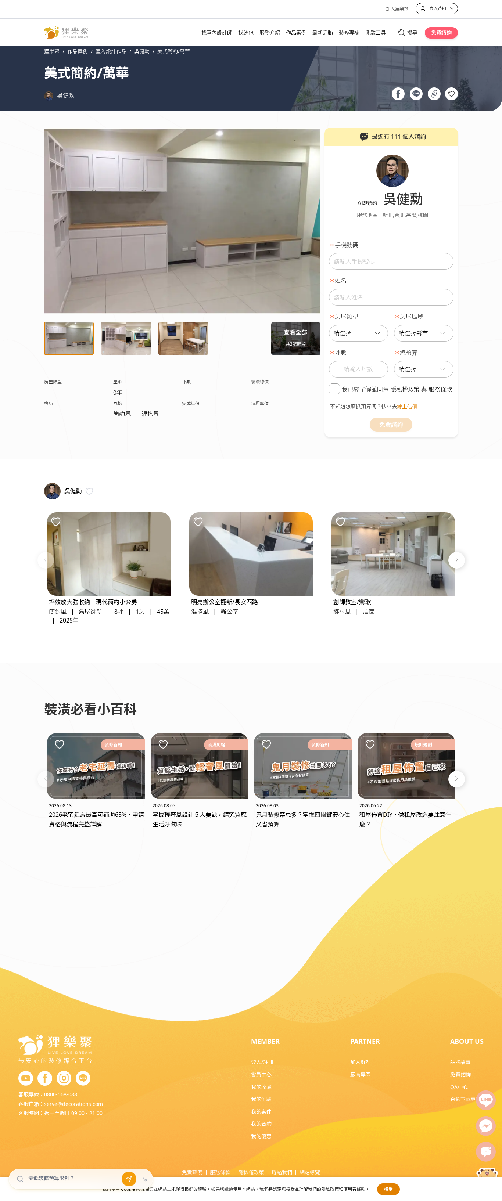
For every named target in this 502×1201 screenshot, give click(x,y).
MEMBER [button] (265, 1041)
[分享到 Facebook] (398, 94)
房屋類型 (346, 317)
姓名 (341, 281)
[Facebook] (44, 1078)
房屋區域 (411, 317)
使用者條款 (354, 1189)
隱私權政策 (405, 389)
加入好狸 (360, 1061)
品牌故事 (460, 1061)
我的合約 (261, 1123)
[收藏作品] (451, 93)
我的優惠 (261, 1136)
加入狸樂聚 (397, 9)
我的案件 (261, 1111)
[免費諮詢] (486, 1152)
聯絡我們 (282, 1172)
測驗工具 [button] (375, 32)
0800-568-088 (60, 1094)
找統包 (246, 32)
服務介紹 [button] (269, 32)
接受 (388, 1189)
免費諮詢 (441, 32)
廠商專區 (360, 1074)
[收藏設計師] (89, 491)
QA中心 (459, 1086)
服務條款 (440, 389)
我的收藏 (261, 1086)
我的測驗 (261, 1099)
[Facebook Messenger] (486, 1126)
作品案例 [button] (296, 32)
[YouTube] (25, 1078)
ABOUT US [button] (467, 1041)
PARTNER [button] (365, 1041)
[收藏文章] (59, 744)
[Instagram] (64, 1078)
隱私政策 (330, 1189)
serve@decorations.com (73, 1103)
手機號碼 (346, 245)
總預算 (408, 353)
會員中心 (261, 1074)
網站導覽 (310, 1172)
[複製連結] (434, 94)
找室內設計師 (216, 32)
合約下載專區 (465, 1099)
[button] (45, 560)
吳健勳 (66, 95)
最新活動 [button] (322, 32)
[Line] (486, 1100)
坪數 (341, 353)
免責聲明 (192, 1172)
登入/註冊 (262, 1061)
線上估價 (407, 406)
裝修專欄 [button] (349, 32)
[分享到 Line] (416, 94)
